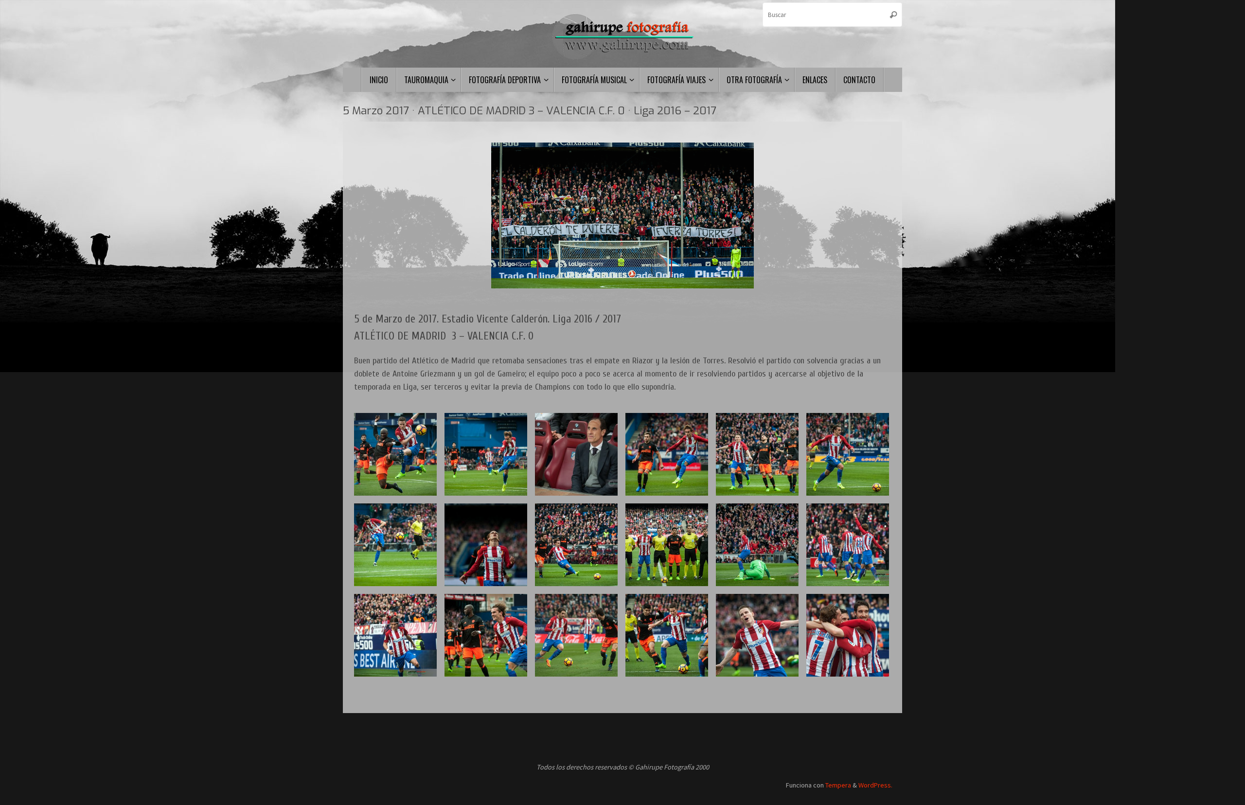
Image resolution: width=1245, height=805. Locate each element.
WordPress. (875, 785)
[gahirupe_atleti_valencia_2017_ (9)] (395, 454)
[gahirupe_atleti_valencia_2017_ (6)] (666, 454)
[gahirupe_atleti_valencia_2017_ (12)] (757, 635)
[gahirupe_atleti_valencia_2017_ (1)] (666, 544)
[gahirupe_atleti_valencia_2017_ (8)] (395, 635)
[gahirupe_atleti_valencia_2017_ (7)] (486, 544)
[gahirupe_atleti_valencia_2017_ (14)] (576, 635)
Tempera (838, 785)
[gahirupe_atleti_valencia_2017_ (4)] (486, 454)
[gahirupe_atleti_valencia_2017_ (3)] (666, 635)
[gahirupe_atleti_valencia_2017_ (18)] (847, 544)
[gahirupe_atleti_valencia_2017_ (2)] (576, 454)
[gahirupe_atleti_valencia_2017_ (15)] (847, 454)
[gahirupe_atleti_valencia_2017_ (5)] (486, 635)
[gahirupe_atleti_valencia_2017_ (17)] (757, 544)
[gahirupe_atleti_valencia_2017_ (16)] (576, 544)
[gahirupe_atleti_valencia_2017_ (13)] (847, 635)
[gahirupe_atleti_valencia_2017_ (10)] (395, 544)
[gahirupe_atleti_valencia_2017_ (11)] (757, 454)
